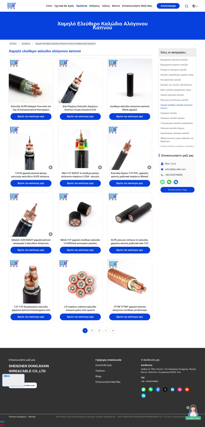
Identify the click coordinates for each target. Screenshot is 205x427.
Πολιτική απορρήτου (18, 417)
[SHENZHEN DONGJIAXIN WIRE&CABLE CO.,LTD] (22, 6)
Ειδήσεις (94, 5)
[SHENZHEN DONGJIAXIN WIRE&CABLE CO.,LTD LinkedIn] (179, 389)
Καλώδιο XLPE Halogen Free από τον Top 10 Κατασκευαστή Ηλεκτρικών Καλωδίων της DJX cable (31, 109)
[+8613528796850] (175, 182)
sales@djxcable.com (175, 169)
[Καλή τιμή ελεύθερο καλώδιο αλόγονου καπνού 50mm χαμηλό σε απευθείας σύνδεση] (130, 81)
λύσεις (106, 5)
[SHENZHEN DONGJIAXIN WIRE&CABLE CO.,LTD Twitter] (165, 389)
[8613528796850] (143, 389)
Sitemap (32, 417)
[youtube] (2, 425)
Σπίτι (49, 5)
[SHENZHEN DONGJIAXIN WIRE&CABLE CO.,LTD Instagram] (172, 389)
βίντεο (116, 5)
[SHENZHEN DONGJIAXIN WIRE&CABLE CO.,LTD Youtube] (187, 389)
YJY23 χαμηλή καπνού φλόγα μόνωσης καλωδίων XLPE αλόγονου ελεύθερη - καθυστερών (30, 176)
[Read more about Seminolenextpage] (105, 330)
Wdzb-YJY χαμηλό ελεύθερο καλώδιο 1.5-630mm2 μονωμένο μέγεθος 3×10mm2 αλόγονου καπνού (80, 243)
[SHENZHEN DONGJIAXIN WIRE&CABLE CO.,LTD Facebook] (158, 389)
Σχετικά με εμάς (64, 5)
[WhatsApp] (162, 182)
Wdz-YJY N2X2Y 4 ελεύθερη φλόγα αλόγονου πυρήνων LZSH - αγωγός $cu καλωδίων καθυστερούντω (80, 176)
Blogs (98, 376)
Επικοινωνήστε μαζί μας (137, 5)
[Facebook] (2, 422)
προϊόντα (81, 5)
